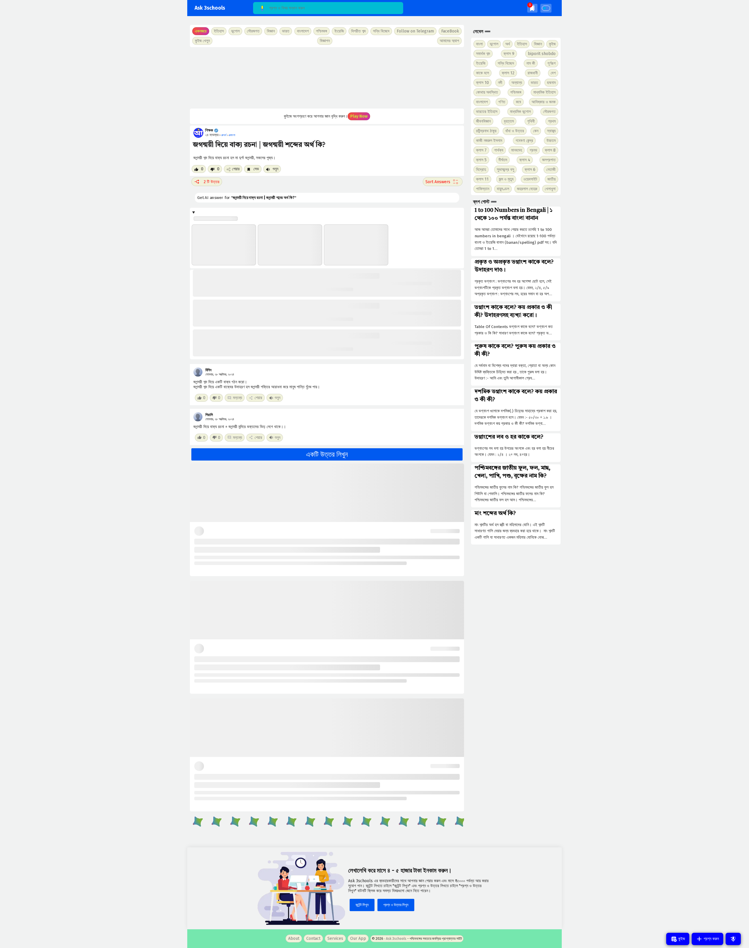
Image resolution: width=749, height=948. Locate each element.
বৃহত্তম (509, 121)
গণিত (501, 101)
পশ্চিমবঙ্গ (321, 31)
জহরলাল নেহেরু (527, 188)
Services (335, 938)
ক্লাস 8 (550, 150)
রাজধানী (533, 73)
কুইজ (552, 44)
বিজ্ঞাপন (325, 40)
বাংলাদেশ (482, 101)
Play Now (358, 116)
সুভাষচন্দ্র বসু (505, 169)
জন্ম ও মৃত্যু (506, 179)
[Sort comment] (443, 181)
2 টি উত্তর (211, 181)
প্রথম (552, 121)
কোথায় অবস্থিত (487, 92)
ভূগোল (494, 44)
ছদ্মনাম (551, 82)
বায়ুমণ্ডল (503, 188)
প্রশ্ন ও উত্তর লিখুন (395, 905)
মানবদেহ (516, 150)
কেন (535, 130)
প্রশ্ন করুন (710, 938)
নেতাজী (551, 169)
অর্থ (507, 44)
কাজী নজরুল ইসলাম (489, 140)
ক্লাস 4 (524, 159)
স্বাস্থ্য (551, 130)
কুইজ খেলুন (202, 40)
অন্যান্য (516, 82)
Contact (313, 938)
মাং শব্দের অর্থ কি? (495, 513)
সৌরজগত (549, 111)
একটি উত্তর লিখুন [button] (327, 454)
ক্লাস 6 (530, 169)
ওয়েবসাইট (530, 179)
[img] (532, 8)
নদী (500, 82)
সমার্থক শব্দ (483, 53)
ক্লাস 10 (482, 82)
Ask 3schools (210, 8)
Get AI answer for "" (246, 197)
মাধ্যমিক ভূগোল (520, 111)
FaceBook (450, 31)
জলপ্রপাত (549, 159)
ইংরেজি (339, 31)
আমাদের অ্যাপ (449, 40)
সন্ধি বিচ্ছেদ (381, 31)
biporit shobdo (542, 53)
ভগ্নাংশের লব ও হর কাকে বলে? (509, 437)
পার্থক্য (498, 150)
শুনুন (275, 168)
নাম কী (530, 63)
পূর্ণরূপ (551, 63)
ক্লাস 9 (509, 53)
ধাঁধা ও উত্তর (514, 130)
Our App (358, 938)
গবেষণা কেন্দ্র (524, 140)
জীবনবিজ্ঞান (483, 121)
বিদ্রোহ (481, 169)
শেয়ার (236, 168)
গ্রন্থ (533, 150)
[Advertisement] (327, 78)
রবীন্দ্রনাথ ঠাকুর (486, 130)
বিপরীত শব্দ (358, 31)
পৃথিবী (531, 121)
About (293, 938)
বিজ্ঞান (538, 44)
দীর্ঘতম (503, 159)
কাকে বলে (482, 73)
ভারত (534, 82)
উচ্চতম (551, 140)
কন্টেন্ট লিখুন (362, 905)
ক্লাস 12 (508, 73)
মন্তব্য (237, 397)
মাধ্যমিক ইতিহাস (544, 92)
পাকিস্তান (482, 188)
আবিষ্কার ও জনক (544, 101)
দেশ (553, 73)
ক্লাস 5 (481, 159)
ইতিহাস (522, 44)
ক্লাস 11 (482, 179)
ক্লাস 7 (481, 150)
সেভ (255, 168)
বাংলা (479, 44)
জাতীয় (551, 179)
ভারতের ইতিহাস (486, 111)
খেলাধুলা (550, 188)
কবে (518, 101)
